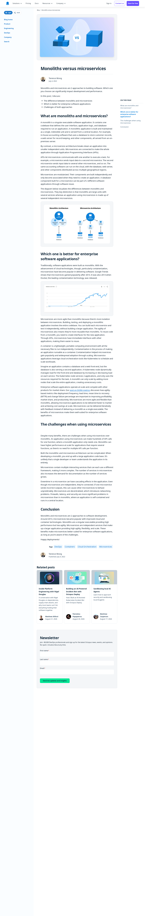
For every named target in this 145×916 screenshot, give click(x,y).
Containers (70, 546)
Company (8, 37)
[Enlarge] (108, 205)
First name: (44, 651)
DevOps (58, 546)
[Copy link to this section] (109, 116)
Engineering (9, 28)
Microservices (105, 546)
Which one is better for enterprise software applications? (129, 114)
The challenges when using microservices (130, 121)
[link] (49, 596)
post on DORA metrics (80, 390)
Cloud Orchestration (87, 546)
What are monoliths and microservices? (129, 106)
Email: (42, 668)
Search (6, 42)
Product (7, 24)
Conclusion (124, 127)
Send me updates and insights (55, 681)
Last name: (44, 659)
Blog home (8, 19)
